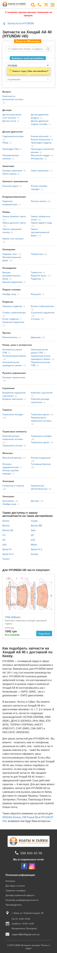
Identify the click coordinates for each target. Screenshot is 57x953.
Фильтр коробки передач (39, 187)
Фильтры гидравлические (10, 465)
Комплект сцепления (42, 392)
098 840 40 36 (31, 852)
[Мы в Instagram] (32, 866)
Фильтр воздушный (41, 457)
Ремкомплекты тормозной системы (41, 419)
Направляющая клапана (10, 157)
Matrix (34, 544)
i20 (32, 535)
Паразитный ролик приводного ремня (40, 357)
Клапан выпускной (40, 139)
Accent (5, 520)
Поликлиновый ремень (14, 355)
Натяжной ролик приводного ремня (12, 363)
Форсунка (36, 294)
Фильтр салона (38, 201)
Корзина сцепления (12, 398)
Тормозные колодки (12, 414)
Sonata (34, 554)
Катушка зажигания (12, 170)
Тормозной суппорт (12, 445)
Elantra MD (36, 525)
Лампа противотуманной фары (40, 232)
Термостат (36, 272)
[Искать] (47, 49)
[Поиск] (33, 4)
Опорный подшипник (13, 321)
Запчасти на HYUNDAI (20, 23)
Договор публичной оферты (20, 895)
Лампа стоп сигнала (12, 238)
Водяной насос (39, 275)
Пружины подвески (12, 306)
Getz (33, 530)
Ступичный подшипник (42, 312)
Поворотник (37, 253)
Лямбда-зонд (9, 294)
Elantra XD (7, 530)
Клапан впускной (39, 136)
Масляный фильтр (12, 457)
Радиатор (36, 278)
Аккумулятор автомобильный (39, 487)
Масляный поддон (40, 155)
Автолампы (8, 500)
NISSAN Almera (11, 817)
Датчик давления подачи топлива (39, 122)
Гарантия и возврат (16, 890)
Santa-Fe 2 (36, 549)
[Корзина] (46, 4)
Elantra (6, 525)
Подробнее (44, 633)
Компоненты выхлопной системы (12, 97)
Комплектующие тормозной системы (12, 437)
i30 (3, 539)
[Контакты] (39, 4)
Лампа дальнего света (14, 222)
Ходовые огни (9, 253)
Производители (14, 904)
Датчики (35, 500)
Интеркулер (37, 158)
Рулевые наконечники (13, 377)
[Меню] (52, 4)
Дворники (36, 337)
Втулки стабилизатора (42, 306)
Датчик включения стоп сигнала (11, 116)
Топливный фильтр (41, 463)
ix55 (4, 544)
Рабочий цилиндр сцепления (40, 400)
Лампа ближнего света (14, 216)
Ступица (35, 318)
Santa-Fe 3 (8, 554)
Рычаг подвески (10, 318)
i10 (3, 535)
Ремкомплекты (10, 337)
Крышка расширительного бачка (11, 275)
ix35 (33, 539)
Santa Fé (7, 549)
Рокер (5, 142)
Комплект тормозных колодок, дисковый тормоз (26, 620)
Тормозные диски (40, 414)
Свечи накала (9, 173)
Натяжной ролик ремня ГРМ (39, 351)
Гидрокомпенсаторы (13, 136)
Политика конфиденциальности (22, 899)
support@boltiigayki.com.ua (25, 934)
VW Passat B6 (30, 817)
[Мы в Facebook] (24, 866)
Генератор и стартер (13, 485)
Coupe (34, 520)
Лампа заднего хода (41, 222)
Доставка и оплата (15, 885)
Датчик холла (9, 120)
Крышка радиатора (12, 281)
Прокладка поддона (41, 142)
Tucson (6, 558)
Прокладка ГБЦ (10, 148)
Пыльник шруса (10, 185)
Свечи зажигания (40, 170)
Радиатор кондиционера (9, 202)
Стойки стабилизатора (14, 312)
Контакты (10, 880)
